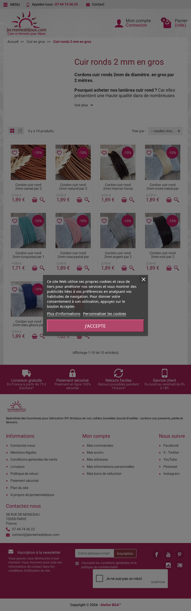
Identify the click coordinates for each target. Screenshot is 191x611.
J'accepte (95, 326)
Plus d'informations (63, 313)
